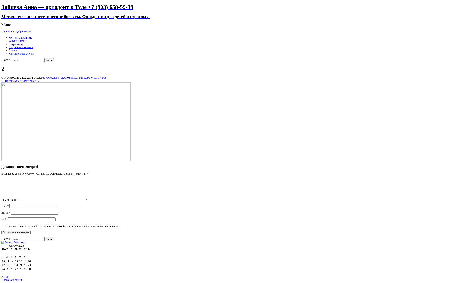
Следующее (30, 80)
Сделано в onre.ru (12, 279)
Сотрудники (16, 44)
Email (5, 212)
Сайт (4, 219)
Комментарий (9, 199)
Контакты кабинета (20, 37)
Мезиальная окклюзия (59, 77)
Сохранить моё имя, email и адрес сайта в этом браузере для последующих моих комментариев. (64, 225)
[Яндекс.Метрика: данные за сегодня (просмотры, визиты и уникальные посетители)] (13, 242)
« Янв (5, 276)
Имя (5, 205)
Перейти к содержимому (16, 31)
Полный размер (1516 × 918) (90, 77)
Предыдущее (11, 80)
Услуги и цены (18, 40)
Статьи (13, 50)
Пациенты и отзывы (21, 47)
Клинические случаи (21, 53)
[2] (66, 159)
